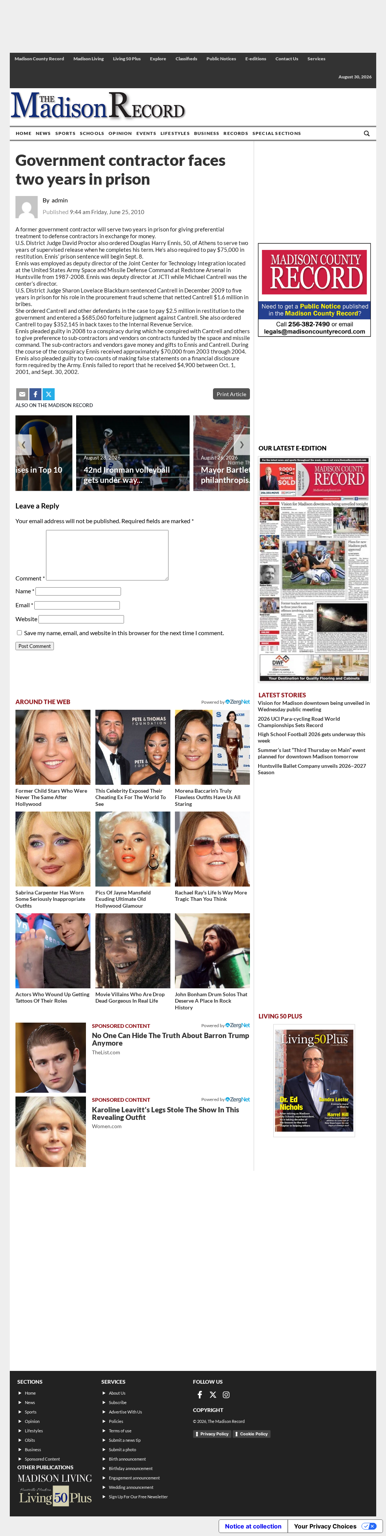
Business (207, 133)
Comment (30, 578)
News (43, 133)
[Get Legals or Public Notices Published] (314, 334)
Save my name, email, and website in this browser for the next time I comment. (124, 632)
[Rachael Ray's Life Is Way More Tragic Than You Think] (212, 849)
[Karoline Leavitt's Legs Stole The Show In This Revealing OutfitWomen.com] (50, 1131)
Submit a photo (122, 1449)
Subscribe (118, 1402)
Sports (65, 133)
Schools (92, 133)
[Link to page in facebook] (35, 394)
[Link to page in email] (22, 394)
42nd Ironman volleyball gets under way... (127, 474)
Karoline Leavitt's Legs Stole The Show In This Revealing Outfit (165, 1117)
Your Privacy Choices (325, 1526)
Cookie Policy (254, 1433)
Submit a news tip (125, 1440)
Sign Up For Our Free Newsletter (138, 1496)
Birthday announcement (131, 1468)
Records (236, 133)
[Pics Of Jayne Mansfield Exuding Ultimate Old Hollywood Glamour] (132, 849)
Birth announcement (127, 1458)
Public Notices (221, 58)
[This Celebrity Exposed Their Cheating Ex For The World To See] (132, 747)
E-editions (255, 58)
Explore (158, 58)
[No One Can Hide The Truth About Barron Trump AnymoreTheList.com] (50, 1058)
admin (60, 200)
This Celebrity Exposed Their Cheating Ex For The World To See (130, 797)
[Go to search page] (366, 133)
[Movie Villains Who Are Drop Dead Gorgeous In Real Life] (132, 950)
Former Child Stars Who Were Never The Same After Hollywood (51, 797)
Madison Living (89, 58)
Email (24, 604)
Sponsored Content (42, 1458)
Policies (116, 1421)
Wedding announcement (131, 1487)
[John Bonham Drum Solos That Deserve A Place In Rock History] (212, 950)
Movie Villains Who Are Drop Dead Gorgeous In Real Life (130, 997)
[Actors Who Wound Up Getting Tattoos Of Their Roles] (52, 950)
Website (26, 618)
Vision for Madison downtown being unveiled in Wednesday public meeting (314, 706)
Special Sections (277, 133)
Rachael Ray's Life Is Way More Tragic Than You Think (211, 895)
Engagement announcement (134, 1477)
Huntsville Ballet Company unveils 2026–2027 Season (312, 769)
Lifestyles (175, 133)
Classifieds (186, 58)
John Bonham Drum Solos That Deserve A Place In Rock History (211, 1001)
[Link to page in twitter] (49, 394)
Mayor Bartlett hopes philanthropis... (239, 474)
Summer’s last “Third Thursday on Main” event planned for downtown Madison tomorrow (311, 753)
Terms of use (120, 1430)
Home (24, 133)
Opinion (120, 133)
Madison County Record (39, 58)
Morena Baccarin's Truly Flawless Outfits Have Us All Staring (207, 797)
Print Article (231, 394)
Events (146, 133)
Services (316, 58)
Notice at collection (253, 1526)
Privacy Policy (214, 1433)
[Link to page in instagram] (226, 1395)
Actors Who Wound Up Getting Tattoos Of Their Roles (52, 997)
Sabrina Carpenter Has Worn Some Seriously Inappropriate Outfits (50, 899)
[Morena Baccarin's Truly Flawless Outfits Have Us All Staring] (212, 747)
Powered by (213, 1025)
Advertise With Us (125, 1411)
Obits (30, 1440)
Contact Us (287, 58)
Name (24, 590)
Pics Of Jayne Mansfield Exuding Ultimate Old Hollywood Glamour (123, 899)
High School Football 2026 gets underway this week (311, 737)
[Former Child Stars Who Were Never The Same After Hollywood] (52, 747)
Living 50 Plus (127, 58)
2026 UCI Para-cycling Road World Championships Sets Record (299, 721)
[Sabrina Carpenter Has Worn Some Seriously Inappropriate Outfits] (52, 849)
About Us (117, 1393)
